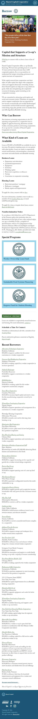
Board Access (16, 715)
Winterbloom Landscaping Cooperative (13, 404)
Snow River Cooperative (9, 391)
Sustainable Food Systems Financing (19, 274)
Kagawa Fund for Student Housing (19, 297)
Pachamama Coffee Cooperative (11, 567)
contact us (27, 323)
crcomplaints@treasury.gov (23, 232)
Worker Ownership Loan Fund (19, 251)
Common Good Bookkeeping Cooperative (14, 359)
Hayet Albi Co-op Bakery (9, 620)
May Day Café (6, 498)
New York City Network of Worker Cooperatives (16, 609)
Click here (5, 60)
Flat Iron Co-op (6, 670)
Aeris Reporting (5, 702)
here (26, 193)
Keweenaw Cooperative (9, 659)
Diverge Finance (7, 643)
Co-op (17, 702)
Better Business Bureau (11, 702)
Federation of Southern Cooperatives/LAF (14, 445)
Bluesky (3, 706)
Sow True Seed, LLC (8, 538)
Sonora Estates (6, 517)
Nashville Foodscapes (8, 370)
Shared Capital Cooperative (14, 3)
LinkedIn (7, 706)
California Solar (6, 506)
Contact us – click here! (11, 316)
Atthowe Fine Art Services (10, 527)
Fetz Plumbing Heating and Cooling (13, 435)
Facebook (11, 706)
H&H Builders (6, 380)
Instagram (15, 706)
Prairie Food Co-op (7, 466)
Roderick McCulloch (8, 207)
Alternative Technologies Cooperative (13, 349)
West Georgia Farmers (8, 477)
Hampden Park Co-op (8, 588)
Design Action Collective (9, 456)
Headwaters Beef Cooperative (11, 425)
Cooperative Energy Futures (10, 487)
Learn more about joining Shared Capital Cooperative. (18, 132)
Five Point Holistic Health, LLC (12, 559)
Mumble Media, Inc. (8, 632)
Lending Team (6, 333)
